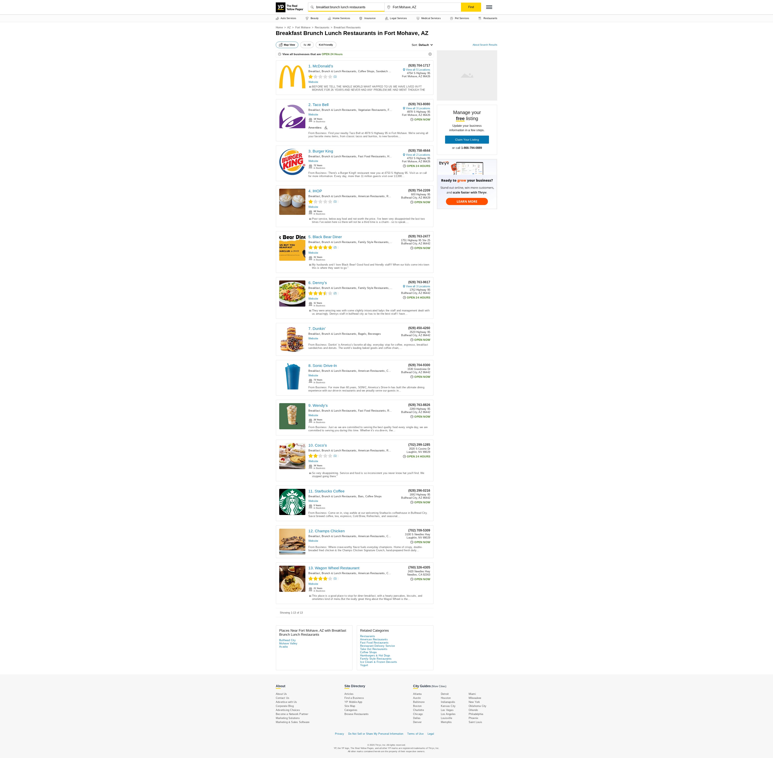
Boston (417, 706)
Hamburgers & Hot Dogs (375, 655)
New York (474, 701)
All (309, 44)
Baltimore (419, 701)
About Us (281, 693)
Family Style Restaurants (373, 242)
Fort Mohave (302, 27)
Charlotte (418, 710)
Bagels (362, 333)
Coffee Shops (366, 71)
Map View (289, 44)
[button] (489, 7)
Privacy (339, 733)
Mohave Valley (288, 643)
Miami (472, 693)
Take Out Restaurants (373, 649)
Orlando (473, 710)
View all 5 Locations (418, 69)
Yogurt (364, 665)
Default (424, 44)
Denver (417, 722)
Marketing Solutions (288, 718)
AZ (289, 27)
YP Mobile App (353, 701)
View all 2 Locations (418, 154)
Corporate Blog (285, 706)
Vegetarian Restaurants (372, 109)
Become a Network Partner (292, 714)
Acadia (283, 646)
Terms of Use (415, 733)
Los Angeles (448, 714)
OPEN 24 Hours (332, 54)
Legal (431, 733)
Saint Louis (475, 722)
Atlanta (417, 693)
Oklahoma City (478, 706)
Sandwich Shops (386, 71)
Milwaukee (475, 697)
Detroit (445, 693)
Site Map (349, 706)
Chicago (418, 714)
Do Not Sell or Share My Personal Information (375, 733)
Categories (350, 710)
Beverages (374, 333)
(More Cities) (438, 686)
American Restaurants (371, 196)
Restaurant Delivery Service (377, 645)
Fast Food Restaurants (372, 156)
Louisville (446, 718)
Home (279, 27)
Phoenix (473, 718)
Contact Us (282, 697)
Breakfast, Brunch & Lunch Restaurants (332, 71)
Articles (349, 693)
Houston (446, 697)
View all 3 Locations (418, 108)
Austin (417, 697)
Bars (361, 496)
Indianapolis (448, 701)
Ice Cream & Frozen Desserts (378, 661)
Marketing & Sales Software (292, 722)
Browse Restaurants (356, 714)
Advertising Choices (288, 710)
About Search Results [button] (485, 44)
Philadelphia (476, 714)
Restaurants (322, 27)
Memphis (446, 722)
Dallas (417, 718)
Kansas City (448, 706)
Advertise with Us (286, 701)
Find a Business (354, 697)
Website (313, 82)
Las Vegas (447, 710)
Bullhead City (287, 640)
